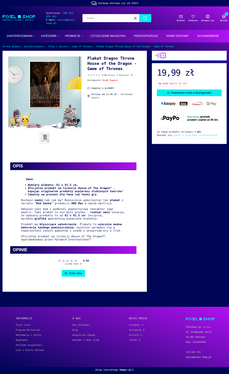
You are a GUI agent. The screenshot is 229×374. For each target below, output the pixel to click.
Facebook (135, 325)
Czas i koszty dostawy (30, 350)
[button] (145, 18)
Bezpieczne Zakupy (83, 335)
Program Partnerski (28, 330)
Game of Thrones (82, 46)
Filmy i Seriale (58, 46)
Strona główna (11, 46)
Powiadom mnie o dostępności (191, 93)
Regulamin (22, 340)
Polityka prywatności (29, 345)
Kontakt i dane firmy (85, 340)
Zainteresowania (34, 46)
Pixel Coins (23, 325)
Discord (134, 335)
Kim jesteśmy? (81, 325)
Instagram (135, 330)
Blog (75, 330)
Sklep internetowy (113, 369)
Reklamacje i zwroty (28, 335)
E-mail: (61, 21)
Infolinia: (59, 15)
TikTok (133, 340)
